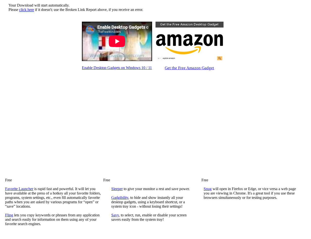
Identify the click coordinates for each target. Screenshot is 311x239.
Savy (115, 215)
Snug (208, 189)
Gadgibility (119, 197)
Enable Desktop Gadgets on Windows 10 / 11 (117, 68)
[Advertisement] (44, 95)
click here (26, 10)
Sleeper (117, 189)
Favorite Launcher (19, 189)
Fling (9, 215)
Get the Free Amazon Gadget (189, 68)
